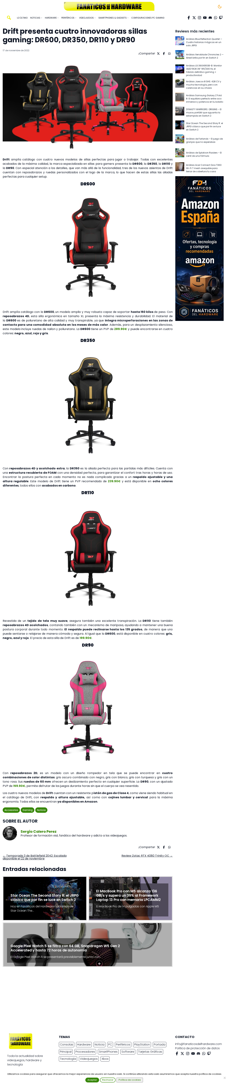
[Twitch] (221, 17)
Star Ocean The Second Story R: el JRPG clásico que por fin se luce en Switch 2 (204, 126)
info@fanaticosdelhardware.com (198, 1044)
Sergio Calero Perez (39, 831)
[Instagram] (199, 17)
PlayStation (142, 1044)
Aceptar (92, 1080)
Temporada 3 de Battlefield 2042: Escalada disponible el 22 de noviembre (35, 857)
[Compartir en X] (158, 53)
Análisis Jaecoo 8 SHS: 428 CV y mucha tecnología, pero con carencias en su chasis (203, 84)
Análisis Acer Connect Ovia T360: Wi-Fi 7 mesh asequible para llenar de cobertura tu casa (204, 168)
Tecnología (68, 1059)
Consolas (66, 1044)
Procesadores (85, 1052)
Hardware (84, 1044)
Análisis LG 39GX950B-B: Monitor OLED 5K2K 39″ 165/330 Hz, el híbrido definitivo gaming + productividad (204, 70)
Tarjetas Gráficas (150, 1052)
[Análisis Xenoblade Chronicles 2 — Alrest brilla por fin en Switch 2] (179, 56)
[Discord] (210, 17)
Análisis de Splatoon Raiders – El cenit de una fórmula (204, 154)
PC (110, 1044)
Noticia (41, 810)
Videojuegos (89, 1059)
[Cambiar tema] (220, 7)
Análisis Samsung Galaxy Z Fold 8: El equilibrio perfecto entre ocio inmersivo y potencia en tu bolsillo (204, 98)
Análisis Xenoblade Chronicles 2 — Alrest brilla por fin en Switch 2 (205, 56)
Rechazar (107, 1080)
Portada (159, 1044)
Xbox (105, 1059)
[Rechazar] (224, 1078)
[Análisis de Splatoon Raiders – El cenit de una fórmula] (179, 154)
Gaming (28, 810)
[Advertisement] (111, 1001)
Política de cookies (130, 1080)
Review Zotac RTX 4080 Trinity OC (147, 856)
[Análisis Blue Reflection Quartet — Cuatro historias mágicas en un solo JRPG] (179, 42)
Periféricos (123, 1044)
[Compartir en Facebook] (163, 53)
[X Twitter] (194, 17)
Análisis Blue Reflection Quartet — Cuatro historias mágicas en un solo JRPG (204, 42)
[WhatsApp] (215, 17)
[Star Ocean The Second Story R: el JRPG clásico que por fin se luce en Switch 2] (179, 126)
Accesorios (11, 810)
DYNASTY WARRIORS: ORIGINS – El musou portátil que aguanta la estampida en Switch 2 (203, 112)
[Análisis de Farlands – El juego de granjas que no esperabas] (179, 140)
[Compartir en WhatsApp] (169, 53)
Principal (66, 1052)
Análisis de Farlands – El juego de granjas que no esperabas (204, 140)
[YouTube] (205, 17)
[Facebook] (189, 17)
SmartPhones (108, 1052)
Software (127, 1052)
